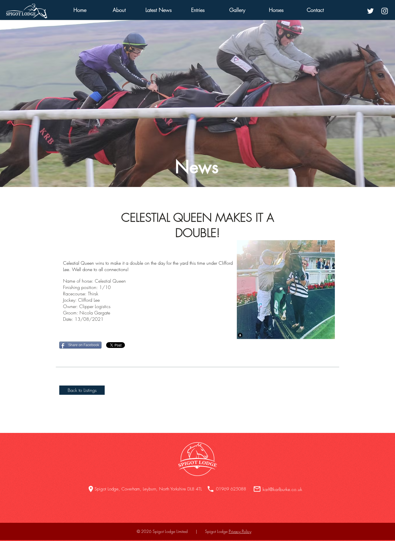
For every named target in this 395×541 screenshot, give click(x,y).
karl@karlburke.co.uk (282, 489)
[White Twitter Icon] (370, 11)
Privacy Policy (240, 531)
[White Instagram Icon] (384, 11)
